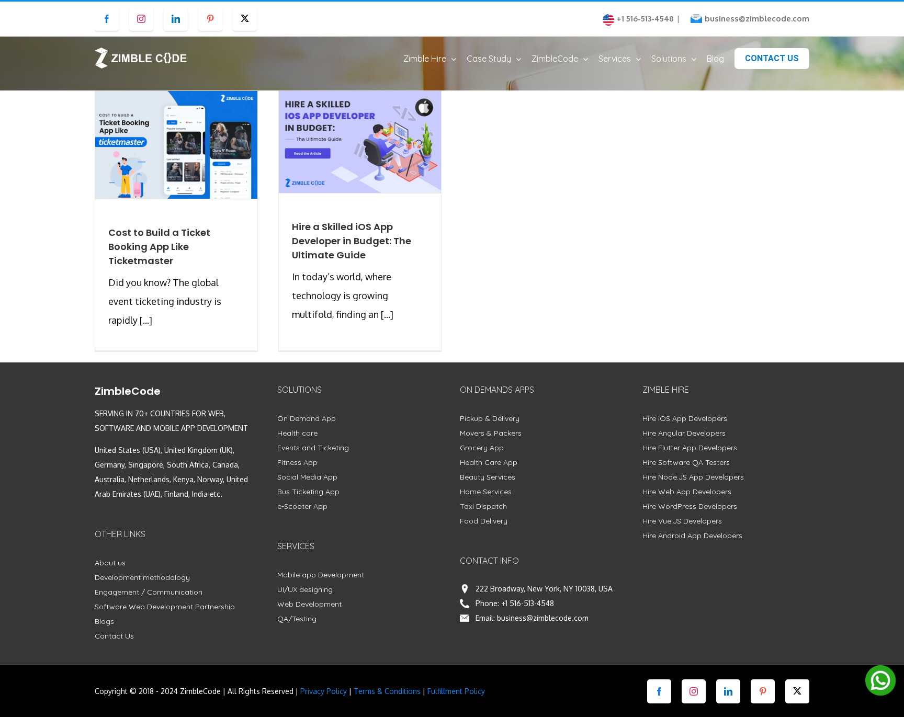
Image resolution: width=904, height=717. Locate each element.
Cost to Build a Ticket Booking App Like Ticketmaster (159, 246)
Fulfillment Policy (456, 691)
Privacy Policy (323, 691)
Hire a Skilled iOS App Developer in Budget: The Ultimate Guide (351, 240)
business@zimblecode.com (757, 19)
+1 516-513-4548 (527, 603)
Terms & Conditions (387, 691)
